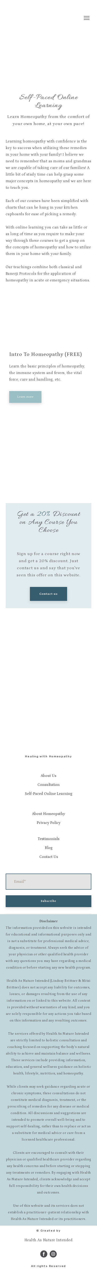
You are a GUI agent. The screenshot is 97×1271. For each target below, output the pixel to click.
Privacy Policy (49, 823)
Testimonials (48, 839)
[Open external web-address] (48, 322)
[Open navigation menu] (86, 18)
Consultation (48, 785)
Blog (49, 848)
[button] (25, 397)
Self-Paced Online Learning (48, 794)
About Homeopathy (48, 814)
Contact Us (48, 857)
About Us (48, 776)
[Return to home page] (29, 18)
